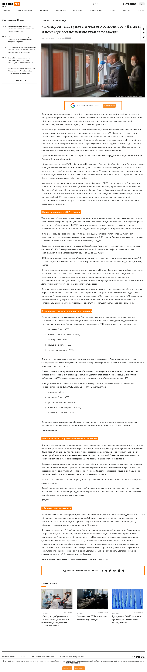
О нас (23, 657)
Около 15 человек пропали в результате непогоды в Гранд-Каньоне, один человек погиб (19, 60)
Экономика (61, 11)
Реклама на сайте (8, 657)
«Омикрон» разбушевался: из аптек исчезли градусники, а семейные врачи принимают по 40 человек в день (56, 621)
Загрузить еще (20, 81)
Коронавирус (103, 559)
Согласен (67, 668)
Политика (44, 11)
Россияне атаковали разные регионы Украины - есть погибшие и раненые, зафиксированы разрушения (22, 49)
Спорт (112, 11)
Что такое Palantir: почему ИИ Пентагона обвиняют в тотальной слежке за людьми (21, 28)
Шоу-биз (126, 11)
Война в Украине (25, 11)
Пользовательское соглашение (43, 657)
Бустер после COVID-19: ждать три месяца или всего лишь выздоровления (126, 619)
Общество (77, 11)
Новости (6, 11)
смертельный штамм (66, 559)
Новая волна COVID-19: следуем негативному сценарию (92, 618)
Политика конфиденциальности (72, 657)
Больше (140, 11)
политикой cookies (73, 663)
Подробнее (79, 668)
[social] (123, 4)
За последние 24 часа (13, 20)
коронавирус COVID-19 (86, 559)
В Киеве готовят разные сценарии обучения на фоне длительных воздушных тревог (21, 39)
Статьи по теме (49, 583)
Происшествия (96, 11)
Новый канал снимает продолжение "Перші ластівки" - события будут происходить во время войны (21, 70)
